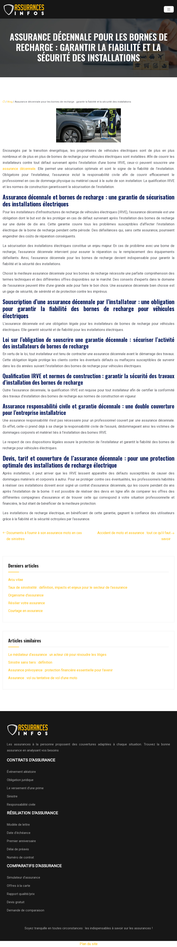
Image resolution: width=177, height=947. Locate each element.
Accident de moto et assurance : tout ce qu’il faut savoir (134, 536)
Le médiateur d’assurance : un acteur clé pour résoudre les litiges (57, 655)
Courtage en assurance (25, 611)
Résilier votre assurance (26, 603)
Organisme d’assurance (26, 595)
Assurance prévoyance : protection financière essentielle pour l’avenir (60, 670)
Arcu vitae (15, 580)
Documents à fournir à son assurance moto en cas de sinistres (44, 536)
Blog (10, 101)
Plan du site (89, 944)
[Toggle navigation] (169, 9)
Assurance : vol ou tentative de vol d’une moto (42, 678)
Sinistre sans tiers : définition (30, 662)
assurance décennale (19, 169)
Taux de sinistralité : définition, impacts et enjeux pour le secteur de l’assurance (67, 587)
